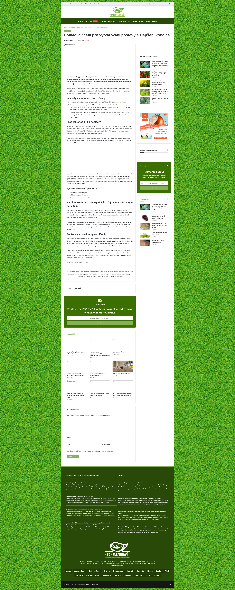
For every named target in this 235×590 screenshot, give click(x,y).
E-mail (69, 444)
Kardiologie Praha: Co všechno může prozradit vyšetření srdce (84, 509)
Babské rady (111, 21)
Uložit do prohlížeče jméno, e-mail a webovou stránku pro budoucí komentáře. (90, 451)
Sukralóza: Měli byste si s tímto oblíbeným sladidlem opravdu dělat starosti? (140, 527)
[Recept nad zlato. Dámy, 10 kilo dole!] (145, 234)
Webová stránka (105, 444)
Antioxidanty (79, 571)
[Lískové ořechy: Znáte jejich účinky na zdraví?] (100, 366)
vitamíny (138, 575)
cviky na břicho (120, 102)
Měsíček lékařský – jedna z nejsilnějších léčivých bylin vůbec (160, 73)
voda (148, 575)
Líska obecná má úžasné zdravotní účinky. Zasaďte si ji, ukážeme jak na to (160, 91)
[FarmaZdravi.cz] (117, 12)
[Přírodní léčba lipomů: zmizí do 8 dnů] (145, 243)
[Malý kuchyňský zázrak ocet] (123, 366)
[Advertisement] (100, 62)
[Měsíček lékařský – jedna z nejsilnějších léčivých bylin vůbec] (145, 74)
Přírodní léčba (122, 21)
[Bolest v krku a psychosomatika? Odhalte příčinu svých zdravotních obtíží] (100, 344)
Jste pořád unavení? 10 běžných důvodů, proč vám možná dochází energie (139, 498)
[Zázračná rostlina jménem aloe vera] (145, 100)
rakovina (107, 575)
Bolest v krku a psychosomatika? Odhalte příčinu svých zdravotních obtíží (100, 353)
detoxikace (118, 571)
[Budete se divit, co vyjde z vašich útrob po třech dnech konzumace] (145, 217)
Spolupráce (93, 4)
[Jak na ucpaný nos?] (123, 344)
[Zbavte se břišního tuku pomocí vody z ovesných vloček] (145, 226)
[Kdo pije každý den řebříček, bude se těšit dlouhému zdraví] (145, 83)
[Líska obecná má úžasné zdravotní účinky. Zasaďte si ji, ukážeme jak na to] (145, 92)
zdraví (156, 575)
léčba (158, 571)
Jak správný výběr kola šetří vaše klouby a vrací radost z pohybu (84, 483)
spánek (127, 575)
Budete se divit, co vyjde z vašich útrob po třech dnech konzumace (160, 216)
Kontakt (100, 4)
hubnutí (130, 571)
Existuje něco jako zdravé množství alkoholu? (131, 483)
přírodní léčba (92, 575)
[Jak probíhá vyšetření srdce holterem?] (77, 344)
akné (68, 571)
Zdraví (104, 21)
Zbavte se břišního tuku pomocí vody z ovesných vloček (159, 225)
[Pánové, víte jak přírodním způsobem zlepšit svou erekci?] (77, 366)
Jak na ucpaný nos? (119, 352)
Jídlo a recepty (132, 21)
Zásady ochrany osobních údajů (73, 4)
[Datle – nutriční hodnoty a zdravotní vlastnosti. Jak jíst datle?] (77, 386)
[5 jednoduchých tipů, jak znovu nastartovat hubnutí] (100, 386)
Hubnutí (147, 21)
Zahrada (154, 21)
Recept (118, 575)
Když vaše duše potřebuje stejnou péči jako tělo (79, 496)
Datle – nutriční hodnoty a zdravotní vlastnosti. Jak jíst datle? (75, 395)
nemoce (79, 575)
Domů (81, 21)
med (167, 571)
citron (107, 571)
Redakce (86, 4)
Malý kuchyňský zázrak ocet (121, 373)
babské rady (95, 571)
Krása (141, 21)
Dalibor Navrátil (69, 40)
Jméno (69, 437)
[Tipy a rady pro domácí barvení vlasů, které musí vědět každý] (123, 386)
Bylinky (92, 21)
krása (149, 571)
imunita (140, 571)
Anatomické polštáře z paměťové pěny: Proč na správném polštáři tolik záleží (88, 523)
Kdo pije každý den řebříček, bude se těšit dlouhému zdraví (159, 82)
